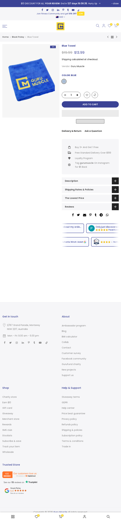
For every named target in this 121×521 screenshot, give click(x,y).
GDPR (65, 402)
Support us (68, 375)
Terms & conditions (72, 441)
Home (5, 37)
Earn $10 (6, 402)
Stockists (7, 435)
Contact (66, 347)
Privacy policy (69, 419)
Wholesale (8, 452)
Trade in (66, 446)
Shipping (66, 59)
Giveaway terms (71, 397)
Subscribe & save (11, 441)
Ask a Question (93, 131)
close (116, 3)
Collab (65, 342)
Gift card (7, 408)
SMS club (7, 430)
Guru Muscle (77, 66)
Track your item (11, 446)
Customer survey (71, 353)
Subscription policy (72, 435)
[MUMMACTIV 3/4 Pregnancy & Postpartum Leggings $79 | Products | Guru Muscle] (13, 516)
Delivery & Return (71, 131)
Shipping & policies (72, 430)
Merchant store (10, 419)
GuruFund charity (71, 364)
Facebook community (74, 358)
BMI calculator (69, 336)
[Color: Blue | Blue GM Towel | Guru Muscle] (60, 3)
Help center (68, 408)
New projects (69, 369)
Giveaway (7, 413)
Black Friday (18, 37)
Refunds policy (70, 424)
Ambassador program (74, 325)
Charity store (9, 397)
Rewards (7, 424)
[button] (90, 113)
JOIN (81, 13)
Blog (64, 331)
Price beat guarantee (73, 413)
